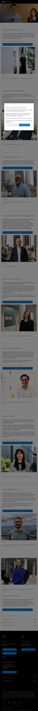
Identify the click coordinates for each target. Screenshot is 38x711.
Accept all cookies (24, 124)
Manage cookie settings (12, 124)
